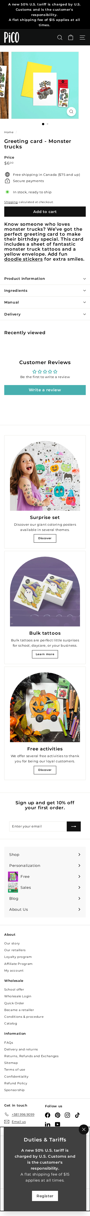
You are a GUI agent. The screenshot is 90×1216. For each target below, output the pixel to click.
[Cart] (70, 37)
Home (9, 132)
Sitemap (11, 1063)
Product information (24, 278)
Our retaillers (15, 950)
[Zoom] (71, 111)
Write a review (45, 390)
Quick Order (14, 1003)
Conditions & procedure (24, 1016)
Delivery (12, 314)
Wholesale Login (18, 996)
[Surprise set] (45, 476)
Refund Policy (15, 1083)
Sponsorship (14, 1090)
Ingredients (16, 290)
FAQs (8, 1042)
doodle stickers (23, 259)
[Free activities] (45, 707)
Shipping (11, 202)
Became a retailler (19, 1010)
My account (14, 970)
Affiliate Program (18, 964)
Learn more (45, 654)
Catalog (10, 1023)
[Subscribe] (74, 826)
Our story (12, 943)
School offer (14, 989)
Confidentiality (16, 1076)
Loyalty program (18, 957)
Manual (11, 302)
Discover (45, 538)
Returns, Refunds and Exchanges (31, 1056)
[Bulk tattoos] (45, 591)
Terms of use (14, 1069)
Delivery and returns (21, 1049)
